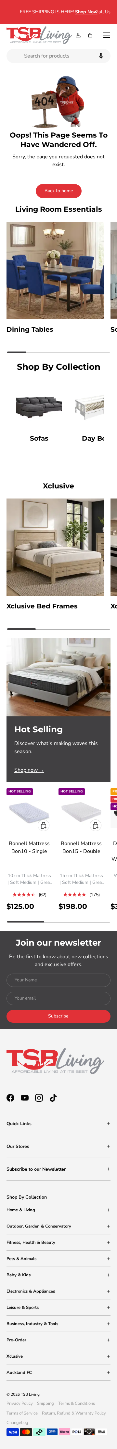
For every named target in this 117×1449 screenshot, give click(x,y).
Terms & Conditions (76, 1403)
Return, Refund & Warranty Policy (74, 1413)
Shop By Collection (26, 1197)
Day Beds (98, 438)
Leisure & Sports (22, 1307)
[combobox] (58, 56)
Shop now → (29, 770)
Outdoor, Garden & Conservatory (38, 1226)
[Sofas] (39, 405)
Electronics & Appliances (30, 1291)
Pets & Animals (21, 1259)
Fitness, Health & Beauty (30, 1242)
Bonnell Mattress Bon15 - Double (81, 847)
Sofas (39, 438)
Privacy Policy (19, 1403)
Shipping (45, 1403)
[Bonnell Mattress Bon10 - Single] (29, 811)
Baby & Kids (18, 1275)
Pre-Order (16, 1340)
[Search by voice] (100, 56)
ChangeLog (17, 1423)
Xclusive (14, 1356)
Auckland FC (19, 1373)
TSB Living (30, 1394)
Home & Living (20, 1210)
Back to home (59, 191)
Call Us (102, 11)
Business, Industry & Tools (32, 1324)
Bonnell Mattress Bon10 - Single (29, 847)
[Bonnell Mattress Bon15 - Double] (81, 811)
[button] (90, 35)
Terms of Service (22, 1413)
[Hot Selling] (58, 677)
